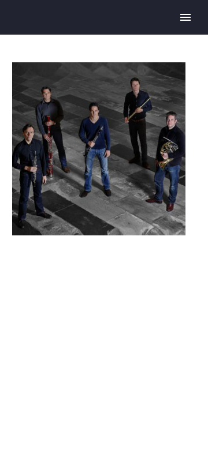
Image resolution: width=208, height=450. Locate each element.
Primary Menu (185, 17)
